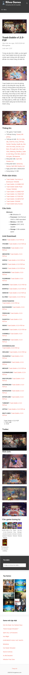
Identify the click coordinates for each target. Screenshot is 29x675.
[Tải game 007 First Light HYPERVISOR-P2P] (20, 595)
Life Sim (18, 146)
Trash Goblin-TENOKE (13, 201)
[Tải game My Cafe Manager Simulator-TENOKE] (19, 525)
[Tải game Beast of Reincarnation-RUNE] (8, 589)
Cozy (16, 141)
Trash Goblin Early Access (14, 204)
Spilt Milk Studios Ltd (18, 166)
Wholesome (16, 156)
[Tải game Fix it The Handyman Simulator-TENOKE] (9, 525)
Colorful (11, 141)
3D (17, 139)
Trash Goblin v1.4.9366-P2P (15, 184)
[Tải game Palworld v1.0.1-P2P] (20, 589)
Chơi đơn (17, 154)
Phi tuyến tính (14, 149)
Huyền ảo (19, 144)
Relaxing (12, 151)
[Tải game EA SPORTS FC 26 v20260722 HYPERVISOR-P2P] (20, 608)
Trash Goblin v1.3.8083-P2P (15, 191)
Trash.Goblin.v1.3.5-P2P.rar (15, 240)
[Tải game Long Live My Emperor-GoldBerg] (8, 595)
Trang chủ (14, 668)
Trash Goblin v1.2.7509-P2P (15, 194)
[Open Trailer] (14, 441)
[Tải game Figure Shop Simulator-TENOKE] (14, 525)
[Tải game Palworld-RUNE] (20, 582)
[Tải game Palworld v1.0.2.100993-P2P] (8, 608)
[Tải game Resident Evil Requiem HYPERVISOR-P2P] (20, 602)
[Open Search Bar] (27, 3)
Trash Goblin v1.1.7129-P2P (14, 196)
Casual (18, 134)
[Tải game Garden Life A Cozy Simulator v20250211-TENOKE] (4, 525)
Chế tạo (21, 141)
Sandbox (19, 151)
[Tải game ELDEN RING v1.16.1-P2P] (8, 602)
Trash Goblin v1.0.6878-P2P (15, 199)
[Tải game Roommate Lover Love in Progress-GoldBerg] (8, 582)
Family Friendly (11, 144)
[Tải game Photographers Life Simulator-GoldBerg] (4, 542)
